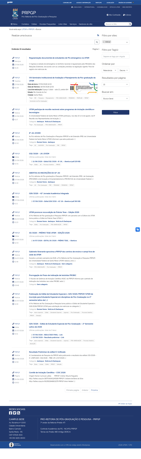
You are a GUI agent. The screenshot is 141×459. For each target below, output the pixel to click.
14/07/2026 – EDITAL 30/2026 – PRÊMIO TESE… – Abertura (55, 240)
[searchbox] (112, 41)
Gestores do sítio (85, 24)
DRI (35, 98)
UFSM (125, 445)
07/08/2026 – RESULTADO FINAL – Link (48, 335)
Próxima (94, 390)
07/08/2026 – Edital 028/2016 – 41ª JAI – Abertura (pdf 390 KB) (56, 201)
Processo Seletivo (49, 164)
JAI (35, 145)
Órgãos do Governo (125, 2)
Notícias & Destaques (53, 121)
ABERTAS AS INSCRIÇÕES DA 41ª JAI (44, 173)
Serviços (73, 24)
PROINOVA (72, 98)
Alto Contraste (114, 15)
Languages (77, 7)
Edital (36, 164)
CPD (130, 445)
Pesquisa (41, 98)
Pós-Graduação (38, 125)
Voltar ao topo (126, 403)
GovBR (10, 2)
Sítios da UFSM (115, 7)
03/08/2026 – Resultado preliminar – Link (48, 337)
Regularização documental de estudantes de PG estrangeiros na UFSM (59, 58)
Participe (99, 2)
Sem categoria (67, 264)
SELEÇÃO (32, 343)
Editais (34, 24)
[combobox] (115, 42)
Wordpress (86, 445)
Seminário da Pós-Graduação (38, 101)
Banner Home (42, 142)
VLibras (128, 15)
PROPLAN (79, 98)
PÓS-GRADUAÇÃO (61, 98)
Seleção (38, 315)
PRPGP (17, 58)
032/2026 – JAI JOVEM (39, 153)
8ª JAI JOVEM (35, 133)
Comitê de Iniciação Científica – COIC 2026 (47, 372)
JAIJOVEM (41, 145)
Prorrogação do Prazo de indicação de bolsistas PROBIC (52, 275)
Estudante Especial (55, 312)
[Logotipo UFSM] (15, 13)
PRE (58, 145)
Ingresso (66, 312)
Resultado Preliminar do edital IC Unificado (47, 352)
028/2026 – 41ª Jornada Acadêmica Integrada (49, 193)
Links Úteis (62, 24)
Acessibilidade (102, 7)
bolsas (41, 364)
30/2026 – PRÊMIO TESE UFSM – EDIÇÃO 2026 (49, 232)
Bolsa (35, 364)
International (89, 7)
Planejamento (50, 98)
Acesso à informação (83, 2)
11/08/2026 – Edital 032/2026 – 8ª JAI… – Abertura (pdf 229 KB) (56, 161)
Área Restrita (127, 7)
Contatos (25, 24)
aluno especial (38, 312)
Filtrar (115, 112)
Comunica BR (67, 2)
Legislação (110, 2)
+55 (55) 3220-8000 (17, 438)
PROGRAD (56, 185)
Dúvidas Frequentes (48, 24)
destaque (40, 121)
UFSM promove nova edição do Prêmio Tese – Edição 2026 (54, 212)
